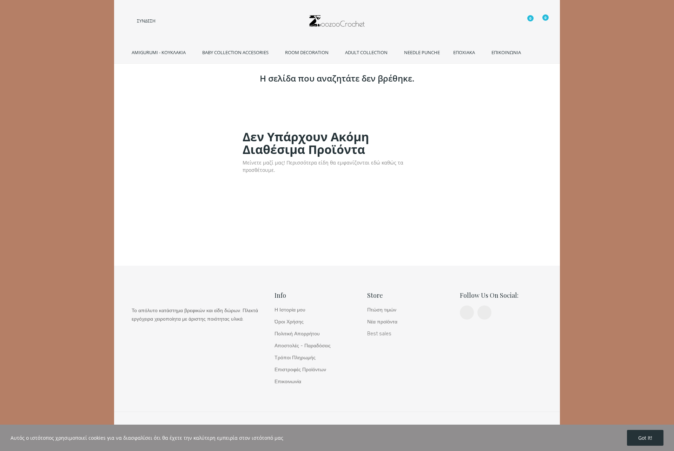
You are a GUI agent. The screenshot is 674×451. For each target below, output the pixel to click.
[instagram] (484, 312)
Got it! (645, 437)
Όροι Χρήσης (289, 322)
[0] (525, 21)
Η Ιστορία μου (290, 310)
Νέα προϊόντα (382, 322)
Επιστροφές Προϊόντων (300, 370)
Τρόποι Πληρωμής (295, 358)
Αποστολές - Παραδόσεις (303, 346)
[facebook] (467, 312)
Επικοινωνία (288, 382)
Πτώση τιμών (381, 310)
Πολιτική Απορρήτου (297, 334)
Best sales (379, 334)
